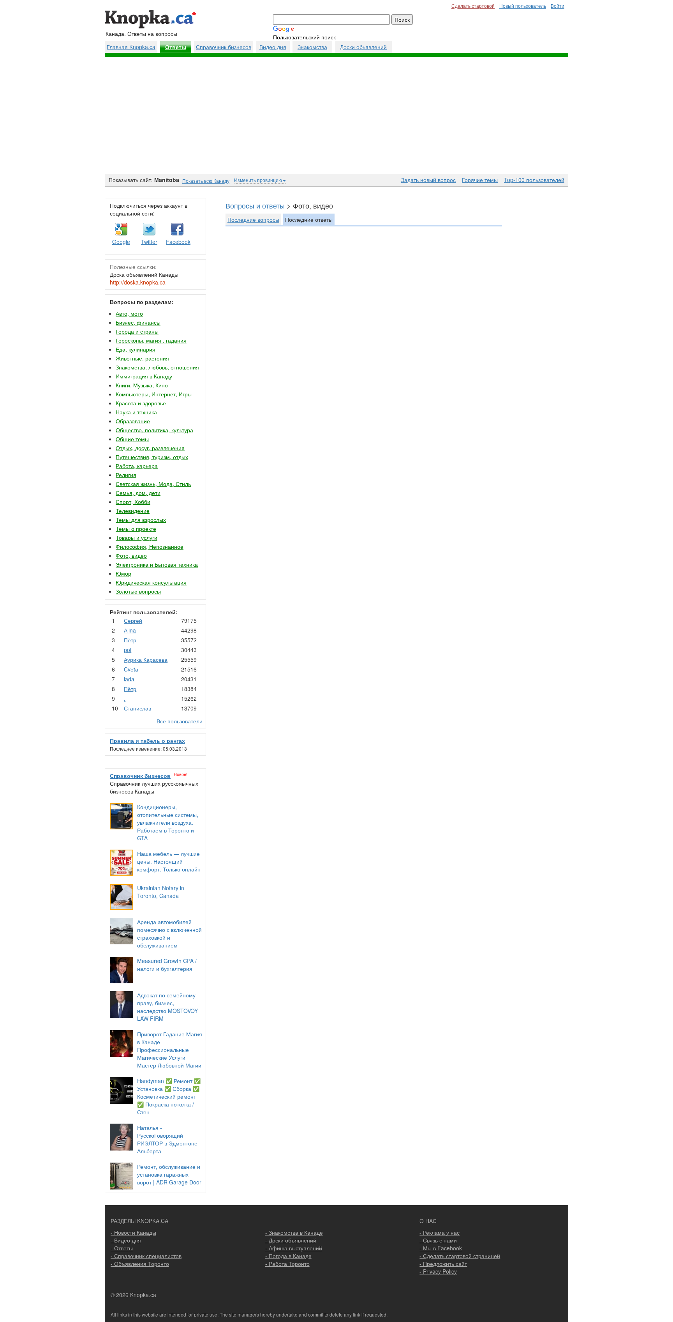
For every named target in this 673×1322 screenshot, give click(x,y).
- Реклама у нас (439, 1232)
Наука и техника (136, 412)
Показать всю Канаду (205, 180)
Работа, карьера (137, 466)
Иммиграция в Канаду (144, 376)
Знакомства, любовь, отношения (157, 367)
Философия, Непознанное (149, 546)
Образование (133, 421)
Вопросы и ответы (255, 205)
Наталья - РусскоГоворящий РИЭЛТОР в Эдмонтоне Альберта (167, 1139)
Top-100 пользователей (534, 180)
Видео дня (272, 47)
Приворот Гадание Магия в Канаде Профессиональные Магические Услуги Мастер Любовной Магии (169, 1049)
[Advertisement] (336, 115)
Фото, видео (131, 555)
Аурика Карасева (145, 659)
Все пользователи (180, 721)
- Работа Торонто (287, 1263)
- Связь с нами (438, 1240)
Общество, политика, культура (154, 430)
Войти (557, 5)
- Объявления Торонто (140, 1263)
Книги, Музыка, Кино (142, 385)
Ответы (175, 47)
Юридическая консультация (151, 582)
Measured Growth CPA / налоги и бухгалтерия (167, 964)
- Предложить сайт (443, 1263)
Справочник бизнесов (223, 47)
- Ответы (122, 1248)
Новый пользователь (522, 5)
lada (129, 679)
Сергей (133, 620)
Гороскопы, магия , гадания (151, 340)
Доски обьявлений (363, 47)
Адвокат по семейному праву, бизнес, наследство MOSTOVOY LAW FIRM (167, 1006)
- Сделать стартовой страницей (459, 1256)
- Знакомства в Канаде (294, 1232)
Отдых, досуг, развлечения (150, 448)
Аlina (130, 630)
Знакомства (312, 47)
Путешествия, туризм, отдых (152, 457)
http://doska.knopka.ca (138, 282)
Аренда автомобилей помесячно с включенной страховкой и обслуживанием (169, 933)
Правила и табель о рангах (147, 740)
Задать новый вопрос (428, 180)
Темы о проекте (136, 528)
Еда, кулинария (135, 349)
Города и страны (137, 331)
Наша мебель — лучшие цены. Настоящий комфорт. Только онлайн (169, 861)
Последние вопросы (253, 219)
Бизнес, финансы (138, 322)
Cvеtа (131, 669)
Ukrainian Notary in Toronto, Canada (160, 892)
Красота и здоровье (141, 403)
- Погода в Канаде (288, 1256)
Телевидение (133, 510)
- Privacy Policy (438, 1271)
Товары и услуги (136, 537)
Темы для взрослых (141, 519)
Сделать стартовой (473, 5)
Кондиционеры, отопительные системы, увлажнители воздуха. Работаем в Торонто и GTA (167, 822)
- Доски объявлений (290, 1240)
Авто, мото (129, 313)
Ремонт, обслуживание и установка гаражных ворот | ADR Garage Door (169, 1174)
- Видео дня (126, 1240)
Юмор (123, 573)
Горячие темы (480, 180)
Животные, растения (142, 358)
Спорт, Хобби (133, 501)
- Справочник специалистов (146, 1256)
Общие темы (132, 439)
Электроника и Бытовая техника (157, 564)
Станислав (137, 708)
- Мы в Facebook (440, 1248)
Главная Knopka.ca (131, 47)
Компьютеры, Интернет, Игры (154, 394)
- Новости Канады (133, 1232)
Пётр (130, 640)
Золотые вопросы (138, 591)
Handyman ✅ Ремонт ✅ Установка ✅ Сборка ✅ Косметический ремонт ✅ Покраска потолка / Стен (169, 1096)
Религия (126, 475)
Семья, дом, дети (138, 493)
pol (127, 650)
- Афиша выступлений (293, 1248)
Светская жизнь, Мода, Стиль (153, 484)
